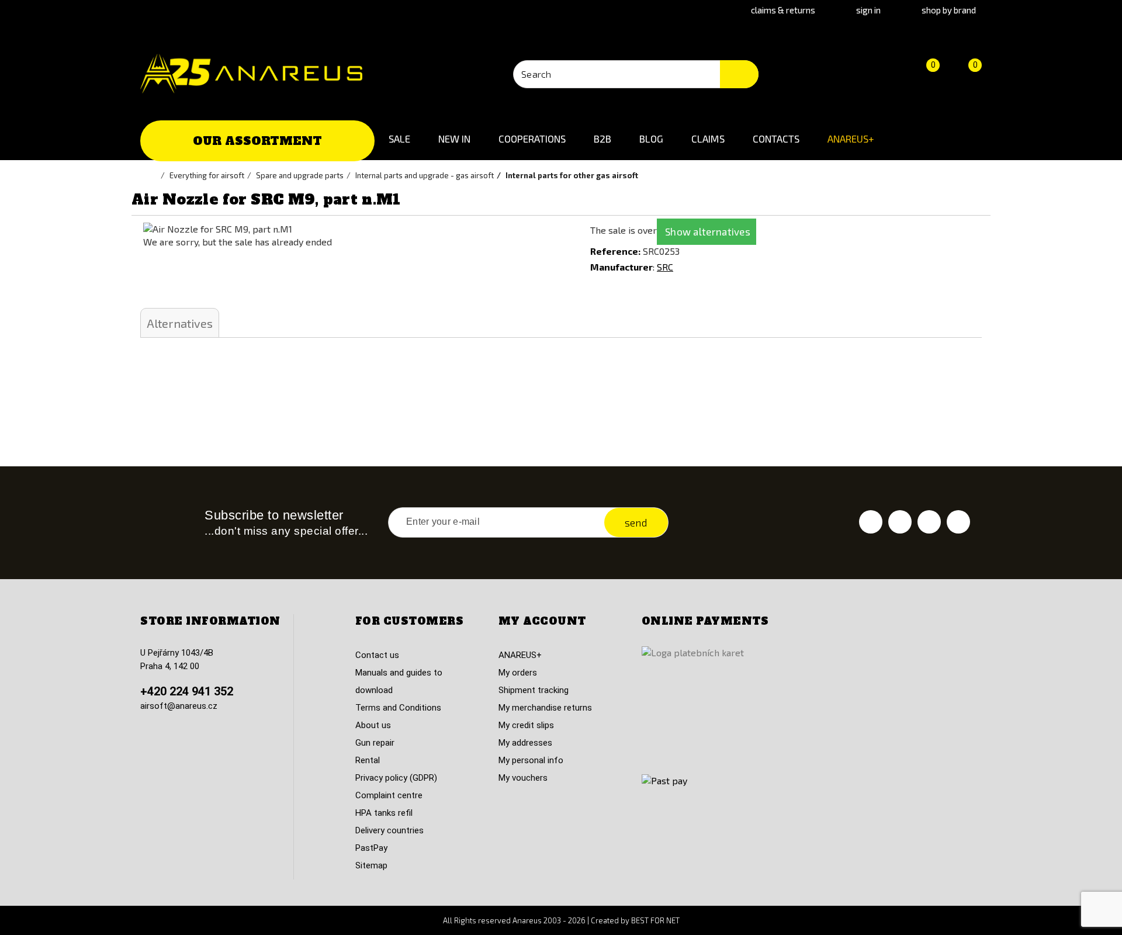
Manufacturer (621, 266)
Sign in (868, 10)
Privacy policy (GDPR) (396, 778)
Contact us (377, 655)
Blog (651, 138)
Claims (708, 138)
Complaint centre (389, 795)
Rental (367, 760)
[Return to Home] (155, 175)
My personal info (530, 760)
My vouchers (523, 778)
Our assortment (257, 140)
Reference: (615, 251)
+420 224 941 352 (186, 691)
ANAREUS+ (850, 138)
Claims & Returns (783, 10)
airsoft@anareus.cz (178, 706)
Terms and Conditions (398, 707)
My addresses (525, 742)
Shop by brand (949, 10)
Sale (399, 138)
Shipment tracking (533, 690)
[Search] (739, 74)
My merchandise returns (545, 707)
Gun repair (374, 742)
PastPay (371, 848)
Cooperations (532, 138)
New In (454, 138)
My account (542, 621)
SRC (665, 266)
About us (373, 725)
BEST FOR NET (655, 920)
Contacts (776, 138)
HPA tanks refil (384, 813)
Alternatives (180, 323)
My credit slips (526, 725)
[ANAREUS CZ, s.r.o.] (251, 74)
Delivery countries (389, 830)
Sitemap (371, 865)
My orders (517, 672)
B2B (602, 138)
